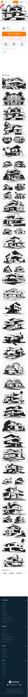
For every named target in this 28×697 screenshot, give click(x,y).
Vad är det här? (14, 48)
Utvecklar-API (5, 679)
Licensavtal (4, 694)
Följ (23, 29)
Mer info (4, 51)
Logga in (21, 2)
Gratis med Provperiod (14, 34)
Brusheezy (4, 668)
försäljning (18, 637)
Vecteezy (4, 670)
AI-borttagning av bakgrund (8, 684)
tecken (4, 637)
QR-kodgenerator (6, 686)
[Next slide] (23, 637)
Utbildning (4, 677)
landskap (11, 637)
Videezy (3, 672)
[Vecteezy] (2, 2)
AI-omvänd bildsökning (7, 682)
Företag (3, 675)
